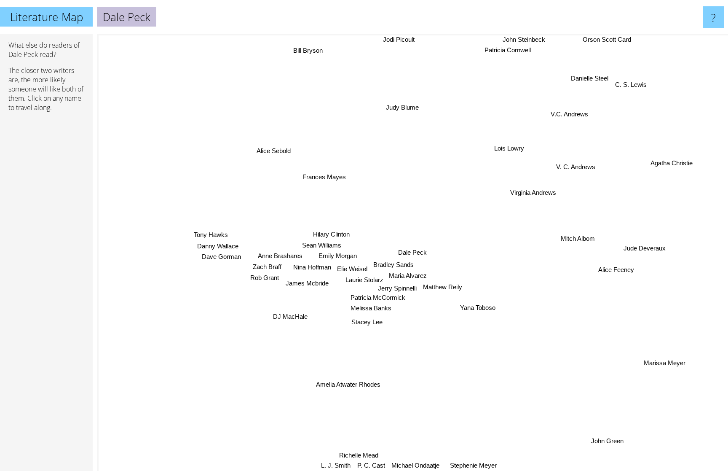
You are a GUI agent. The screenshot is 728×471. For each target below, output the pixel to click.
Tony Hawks (210, 235)
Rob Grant (264, 278)
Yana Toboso (476, 308)
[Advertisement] (46, 247)
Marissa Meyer (663, 364)
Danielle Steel (590, 79)
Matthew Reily (442, 286)
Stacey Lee (366, 322)
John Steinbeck (524, 39)
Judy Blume (403, 107)
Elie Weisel (352, 269)
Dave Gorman (221, 257)
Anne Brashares (280, 256)
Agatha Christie (672, 163)
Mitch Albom (576, 226)
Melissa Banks (370, 308)
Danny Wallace (217, 246)
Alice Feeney (615, 268)
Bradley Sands (392, 264)
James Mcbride (307, 284)
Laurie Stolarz (363, 280)
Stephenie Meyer (473, 465)
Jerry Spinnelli (397, 288)
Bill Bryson (311, 49)
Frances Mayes (316, 177)
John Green (607, 441)
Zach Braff (267, 267)
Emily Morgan (337, 256)
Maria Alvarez (407, 275)
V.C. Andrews (571, 115)
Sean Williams (321, 245)
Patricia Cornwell (509, 49)
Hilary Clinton (330, 234)
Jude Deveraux (644, 249)
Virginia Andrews (534, 193)
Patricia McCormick (379, 297)
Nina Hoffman (312, 267)
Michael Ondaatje (413, 465)
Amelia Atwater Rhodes (348, 384)
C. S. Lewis (632, 85)
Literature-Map (46, 16)
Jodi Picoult (403, 39)
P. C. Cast (369, 465)
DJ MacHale (290, 317)
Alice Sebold (278, 146)
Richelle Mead (358, 455)
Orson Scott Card (608, 39)
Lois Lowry (511, 148)
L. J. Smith (333, 465)
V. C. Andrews (577, 168)
